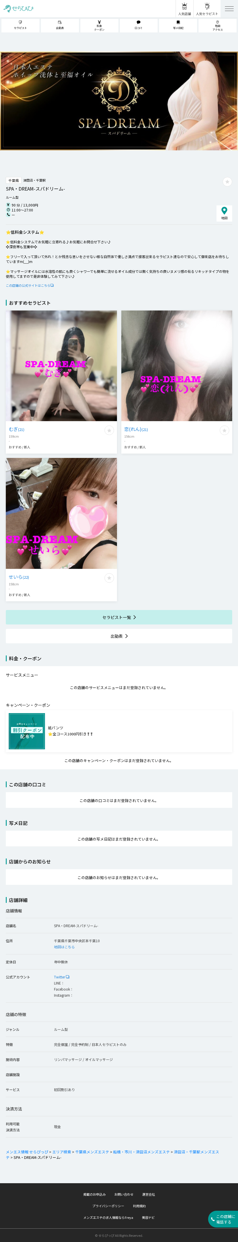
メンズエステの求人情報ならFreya (108, 1217)
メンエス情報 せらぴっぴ (27, 1152)
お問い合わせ (124, 1194)
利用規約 (139, 1205)
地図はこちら (64, 946)
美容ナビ (148, 1217)
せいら (19, 576)
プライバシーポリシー (108, 1205)
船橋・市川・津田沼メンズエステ (141, 1152)
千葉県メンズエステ (92, 1152)
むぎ (16, 428)
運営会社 (148, 1194)
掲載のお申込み (94, 1194)
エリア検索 (61, 1152)
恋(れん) (136, 428)
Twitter (60, 976)
